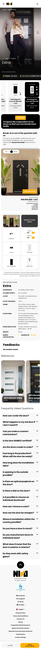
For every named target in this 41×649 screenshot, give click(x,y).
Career (20, 622)
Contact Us (20, 619)
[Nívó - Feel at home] (20, 574)
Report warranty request (20, 628)
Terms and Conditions (20, 616)
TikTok (21, 602)
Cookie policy (20, 634)
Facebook (21, 596)
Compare (20, 118)
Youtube (21, 605)
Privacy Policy (20, 613)
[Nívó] (9, 4)
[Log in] (37, 4)
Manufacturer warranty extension (20, 631)
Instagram (21, 599)
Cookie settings (20, 637)
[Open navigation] (4, 4)
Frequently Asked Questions (20, 625)
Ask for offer (29, 191)
